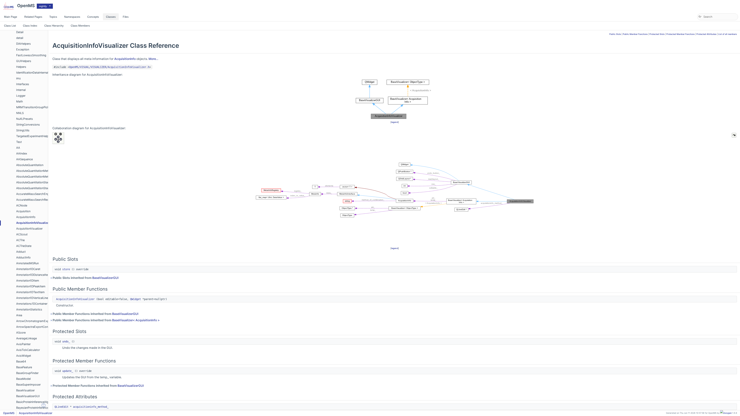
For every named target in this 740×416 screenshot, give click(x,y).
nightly (43, 6)
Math (19, 101)
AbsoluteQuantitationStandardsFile (38, 188)
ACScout (22, 234)
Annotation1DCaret (28, 269)
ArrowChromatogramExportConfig (38, 321)
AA (18, 147)
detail (19, 37)
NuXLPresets (24, 118)
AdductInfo (23, 257)
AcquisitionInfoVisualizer (33, 222)
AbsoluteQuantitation (29, 165)
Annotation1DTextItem (30, 292)
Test (19, 141)
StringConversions (28, 124)
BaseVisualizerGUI (28, 396)
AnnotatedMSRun (27, 263)
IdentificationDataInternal (32, 72)
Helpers (21, 66)
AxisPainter (23, 344)
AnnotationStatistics (29, 309)
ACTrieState (23, 245)
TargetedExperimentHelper (33, 136)
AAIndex (21, 153)
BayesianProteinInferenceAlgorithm (38, 407)
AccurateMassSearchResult (34, 199)
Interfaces (22, 84)
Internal (21, 89)
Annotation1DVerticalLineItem (35, 297)
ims (18, 78)
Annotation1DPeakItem (30, 286)
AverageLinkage (26, 338)
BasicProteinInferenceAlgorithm (36, 401)
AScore (21, 332)
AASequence (24, 159)
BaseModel (23, 378)
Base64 (21, 361)
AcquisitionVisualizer (29, 228)
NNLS (20, 113)
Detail (19, 32)
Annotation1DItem (27, 280)
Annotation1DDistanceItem (33, 274)
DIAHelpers (23, 43)
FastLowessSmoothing (31, 55)
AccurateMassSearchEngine (34, 193)
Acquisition (23, 211)
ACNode (21, 205)
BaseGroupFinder (27, 373)
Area (19, 315)
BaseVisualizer (25, 390)
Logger (20, 95)
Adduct (21, 251)
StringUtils (22, 130)
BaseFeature (24, 367)
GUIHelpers (23, 61)
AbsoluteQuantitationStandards (36, 182)
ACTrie (20, 240)
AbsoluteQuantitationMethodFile (37, 176)
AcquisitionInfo (25, 217)
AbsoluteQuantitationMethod (35, 170)
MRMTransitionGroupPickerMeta (37, 107)
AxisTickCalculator (28, 349)
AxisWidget (23, 355)
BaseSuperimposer (28, 384)
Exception (22, 49)
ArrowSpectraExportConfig (33, 326)
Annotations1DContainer (31, 303)
